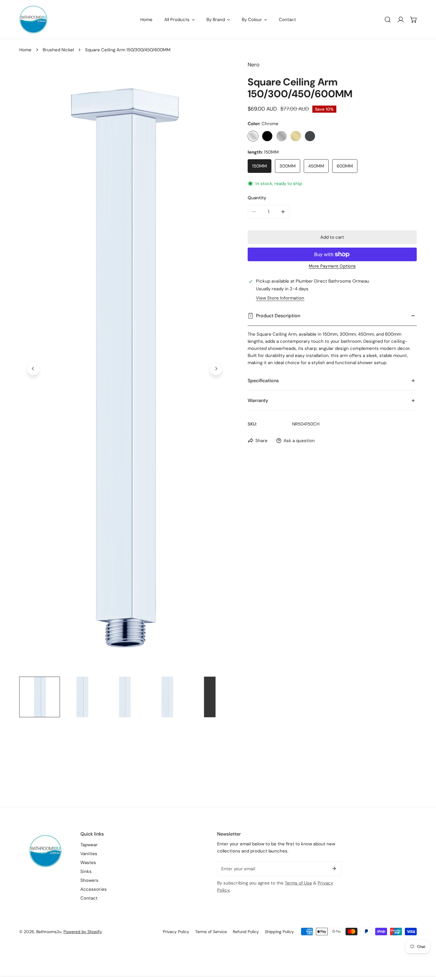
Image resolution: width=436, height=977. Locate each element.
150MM (259, 166)
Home (25, 50)
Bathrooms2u (48, 931)
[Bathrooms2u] (33, 19)
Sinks (86, 871)
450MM (316, 166)
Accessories (93, 889)
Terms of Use (298, 883)
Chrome (253, 136)
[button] (413, 19)
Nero (254, 64)
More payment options (332, 266)
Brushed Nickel (58, 50)
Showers (89, 880)
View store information (280, 298)
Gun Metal (310, 136)
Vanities (88, 854)
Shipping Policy (279, 931)
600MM (345, 166)
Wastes (88, 863)
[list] (124, 367)
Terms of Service (211, 931)
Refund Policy (246, 931)
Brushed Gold (295, 136)
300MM (287, 166)
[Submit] (334, 868)
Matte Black (267, 136)
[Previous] (33, 368)
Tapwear (89, 845)
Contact (89, 898)
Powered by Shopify (82, 931)
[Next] (215, 368)
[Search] (387, 19)
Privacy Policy (176, 931)
